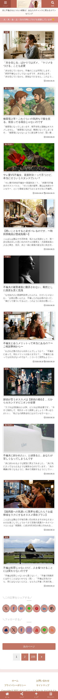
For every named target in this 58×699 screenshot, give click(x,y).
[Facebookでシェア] (13, 608)
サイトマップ (42, 685)
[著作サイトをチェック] (6, 630)
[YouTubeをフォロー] (36, 630)
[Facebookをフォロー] (21, 630)
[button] (52, 608)
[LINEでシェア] (29, 608)
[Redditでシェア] (31, 485)
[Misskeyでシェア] (18, 485)
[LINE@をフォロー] (44, 630)
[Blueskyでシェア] (14, 485)
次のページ (29, 646)
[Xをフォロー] (13, 630)
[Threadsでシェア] (27, 485)
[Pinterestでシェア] (36, 608)
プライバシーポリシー (15, 685)
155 (33, 656)
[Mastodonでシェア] (9, 485)
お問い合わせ (42, 680)
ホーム (15, 680)
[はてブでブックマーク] (21, 608)
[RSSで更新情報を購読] (52, 630)
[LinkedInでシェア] (44, 608)
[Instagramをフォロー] (28, 630)
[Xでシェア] (6, 608)
